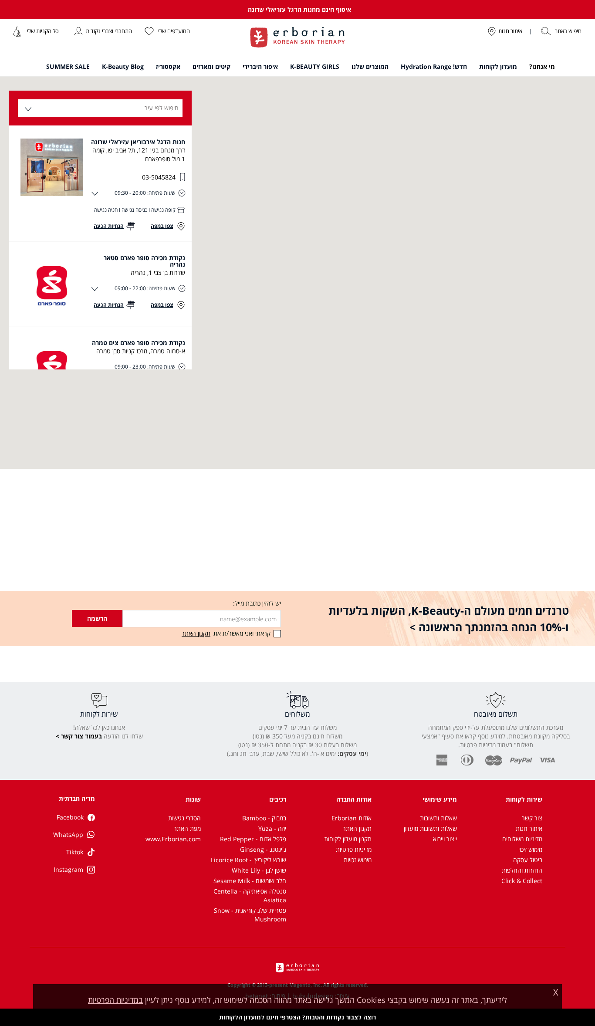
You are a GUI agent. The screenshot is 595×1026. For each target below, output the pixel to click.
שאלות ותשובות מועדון (430, 828)
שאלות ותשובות (438, 818)
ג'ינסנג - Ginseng (263, 849)
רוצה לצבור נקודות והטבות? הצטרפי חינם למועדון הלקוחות (297, 1017)
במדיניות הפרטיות (115, 1000)
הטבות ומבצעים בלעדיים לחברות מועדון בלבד (299, 9)
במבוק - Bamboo (264, 818)
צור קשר (532, 818)
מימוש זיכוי (530, 849)
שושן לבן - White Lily (259, 870)
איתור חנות (529, 828)
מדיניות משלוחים (522, 839)
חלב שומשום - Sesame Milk (249, 881)
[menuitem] (542, 66)
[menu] (297, 68)
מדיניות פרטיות (354, 849)
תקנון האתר (357, 828)
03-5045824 (159, 177)
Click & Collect (521, 881)
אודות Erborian (351, 818)
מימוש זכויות (358, 860)
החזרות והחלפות (522, 870)
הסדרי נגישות (184, 818)
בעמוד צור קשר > (79, 736)
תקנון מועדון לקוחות (348, 839)
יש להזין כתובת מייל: (257, 603)
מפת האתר (187, 828)
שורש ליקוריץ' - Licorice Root (248, 860)
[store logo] (297, 38)
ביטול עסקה (527, 860)
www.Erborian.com (173, 839)
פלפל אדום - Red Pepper (253, 839)
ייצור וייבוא (445, 839)
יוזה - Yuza (272, 828)
